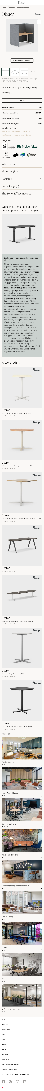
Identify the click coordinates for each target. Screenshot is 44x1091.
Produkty (5, 7)
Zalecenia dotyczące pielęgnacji (10, 1064)
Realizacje (4, 1044)
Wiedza (4, 1049)
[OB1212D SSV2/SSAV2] (15, 72)
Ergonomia (5, 1054)
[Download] (39, 22)
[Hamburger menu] (41, 3)
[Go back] (4, 3)
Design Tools (5, 1059)
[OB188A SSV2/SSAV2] (24, 72)
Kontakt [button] (22, 100)
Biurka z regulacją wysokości (23, 7)
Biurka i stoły (12, 7)
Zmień (7, 1087)
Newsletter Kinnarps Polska (9, 1069)
